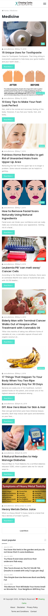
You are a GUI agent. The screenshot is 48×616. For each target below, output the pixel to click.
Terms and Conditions (20, 611)
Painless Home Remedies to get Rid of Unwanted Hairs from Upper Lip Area (23, 158)
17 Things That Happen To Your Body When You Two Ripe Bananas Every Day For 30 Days (22, 380)
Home (6, 11)
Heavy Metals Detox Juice (19, 509)
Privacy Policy (32, 607)
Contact (33, 611)
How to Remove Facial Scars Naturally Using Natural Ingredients (20, 214)
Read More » (8, 67)
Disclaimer (21, 607)
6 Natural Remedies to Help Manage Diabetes (20, 458)
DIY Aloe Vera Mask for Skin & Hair (24, 407)
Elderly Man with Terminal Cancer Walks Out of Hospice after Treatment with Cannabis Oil (24, 324)
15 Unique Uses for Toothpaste (22, 52)
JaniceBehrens (8, 49)
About (12, 607)
